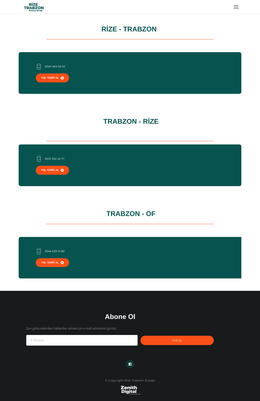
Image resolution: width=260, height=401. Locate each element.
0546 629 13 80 (55, 251)
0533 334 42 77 (54, 158)
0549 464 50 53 (55, 66)
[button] (236, 7)
